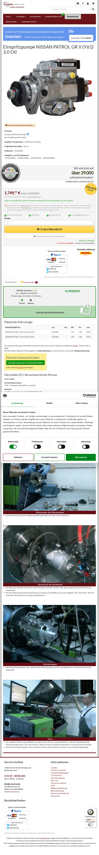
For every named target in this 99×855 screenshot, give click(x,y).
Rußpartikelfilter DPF (53, 16)
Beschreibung (10, 282)
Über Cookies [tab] (82, 403)
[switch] (37, 447)
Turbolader (20, 16)
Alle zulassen (81, 457)
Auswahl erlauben (49, 457)
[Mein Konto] (83, 3)
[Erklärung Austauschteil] (28, 134)
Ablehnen (18, 457)
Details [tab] (49, 403)
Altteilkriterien (27, 208)
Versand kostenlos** (34, 197)
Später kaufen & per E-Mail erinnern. (50, 236)
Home (8, 16)
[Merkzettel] (78, 3)
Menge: (8, 218)
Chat (76, 346)
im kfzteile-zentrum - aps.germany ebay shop (80, 181)
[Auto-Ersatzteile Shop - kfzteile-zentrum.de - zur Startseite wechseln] (13, 4)
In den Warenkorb (51, 229)
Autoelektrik (35, 16)
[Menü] (94, 809)
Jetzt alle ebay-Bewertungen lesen (50, 312)
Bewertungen (30, 282)
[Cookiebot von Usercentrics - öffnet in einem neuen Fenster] (84, 396)
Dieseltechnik (72, 16)
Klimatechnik (11, 22)
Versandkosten (44, 838)
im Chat (20, 367)
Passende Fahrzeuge (16, 125)
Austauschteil (26, 205)
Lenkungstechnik (28, 22)
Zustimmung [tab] (17, 403)
